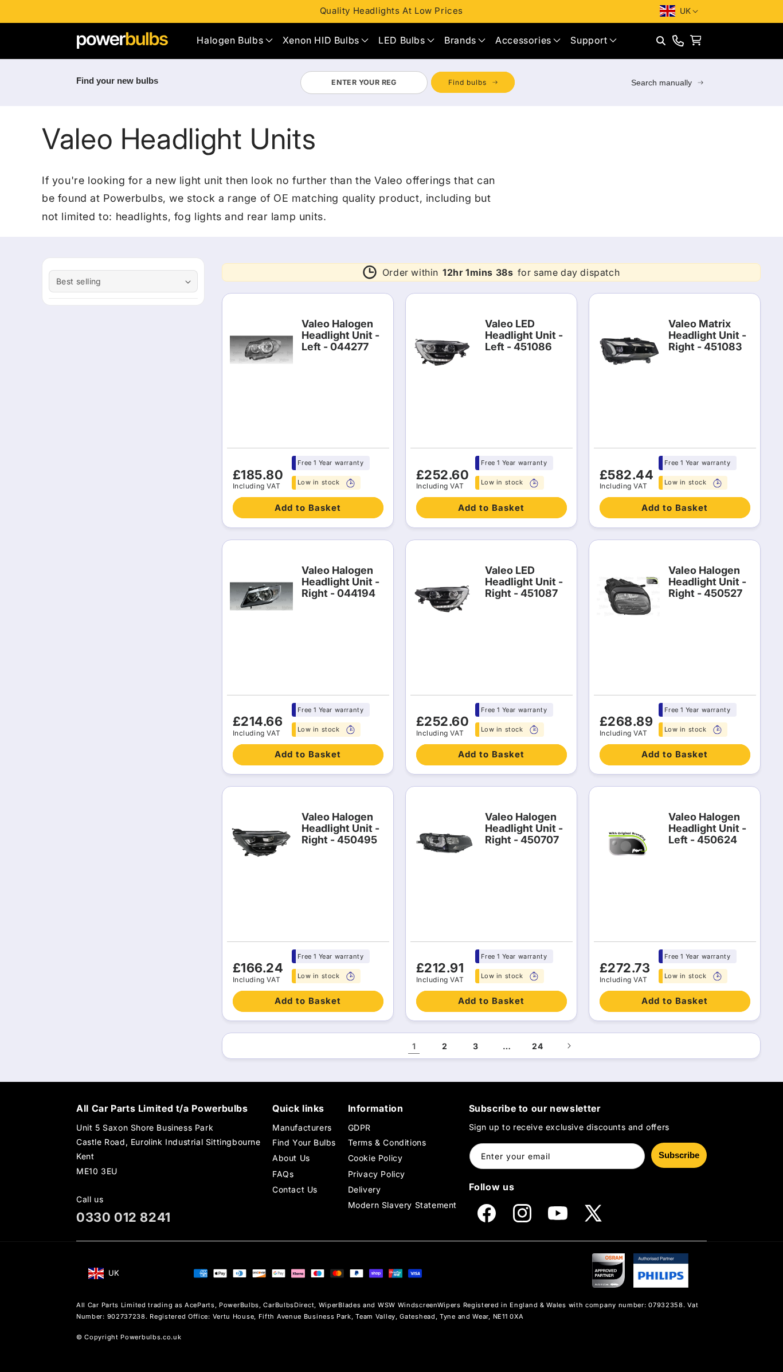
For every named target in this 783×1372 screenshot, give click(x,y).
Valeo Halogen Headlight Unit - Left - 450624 (707, 828)
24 (537, 1046)
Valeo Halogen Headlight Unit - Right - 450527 (707, 582)
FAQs (282, 1174)
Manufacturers (302, 1127)
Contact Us (295, 1189)
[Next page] (568, 1045)
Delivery (364, 1189)
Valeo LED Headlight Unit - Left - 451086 (524, 335)
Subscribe (679, 1155)
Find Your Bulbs (304, 1142)
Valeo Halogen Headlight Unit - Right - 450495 (340, 828)
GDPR (359, 1127)
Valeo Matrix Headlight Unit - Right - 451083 (707, 335)
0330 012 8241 (123, 1217)
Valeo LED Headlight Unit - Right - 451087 (524, 582)
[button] (234, 40)
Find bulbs (467, 82)
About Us (291, 1158)
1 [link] (414, 1046)
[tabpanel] (407, 83)
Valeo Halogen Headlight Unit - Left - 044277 (340, 335)
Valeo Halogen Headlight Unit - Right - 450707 (524, 828)
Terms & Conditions (387, 1142)
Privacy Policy (376, 1174)
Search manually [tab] (661, 82)
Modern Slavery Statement (402, 1205)
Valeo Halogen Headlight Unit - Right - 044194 (340, 582)
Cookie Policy (375, 1158)
